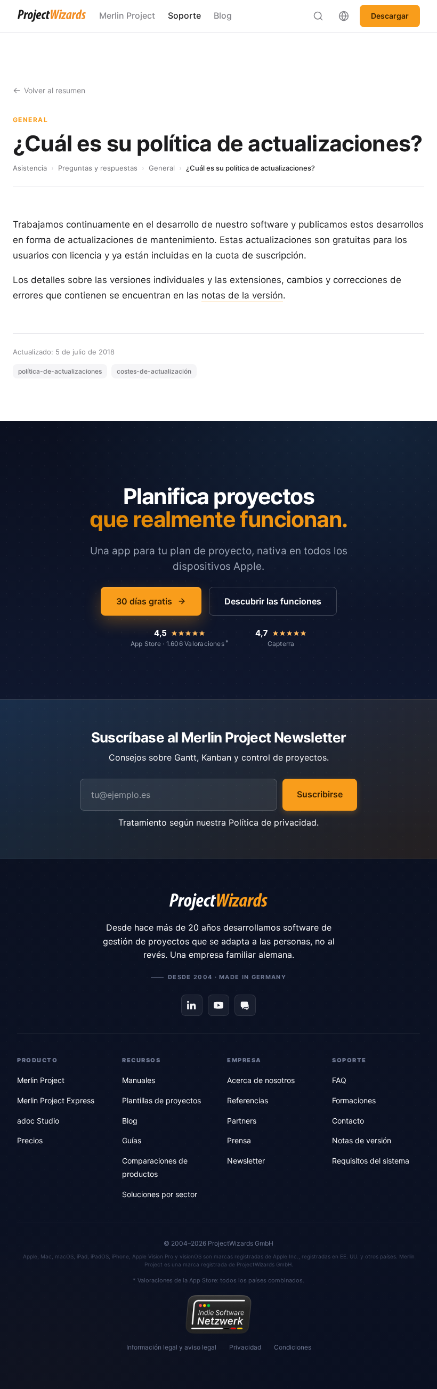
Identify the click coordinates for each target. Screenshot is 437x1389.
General (162, 168)
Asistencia (30, 168)
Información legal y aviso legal (171, 1347)
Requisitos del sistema (370, 1160)
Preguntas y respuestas (97, 168)
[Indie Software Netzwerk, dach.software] (218, 1314)
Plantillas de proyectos (161, 1100)
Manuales (138, 1080)
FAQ (339, 1080)
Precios (30, 1140)
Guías (131, 1140)
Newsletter (246, 1160)
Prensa (239, 1140)
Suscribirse (320, 794)
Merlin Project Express (55, 1100)
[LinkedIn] (192, 1005)
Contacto (348, 1120)
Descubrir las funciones (272, 601)
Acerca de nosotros (261, 1080)
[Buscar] (318, 16)
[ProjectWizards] (218, 901)
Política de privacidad (273, 822)
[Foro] (245, 1005)
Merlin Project (127, 15)
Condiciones (292, 1347)
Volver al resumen (54, 90)
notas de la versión (242, 295)
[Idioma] (343, 16)
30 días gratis (144, 601)
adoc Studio (38, 1120)
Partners (241, 1120)
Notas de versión (361, 1140)
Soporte (184, 15)
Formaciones (354, 1100)
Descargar (390, 15)
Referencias (247, 1100)
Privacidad (245, 1347)
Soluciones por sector (159, 1194)
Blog (223, 15)
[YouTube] (218, 1005)
